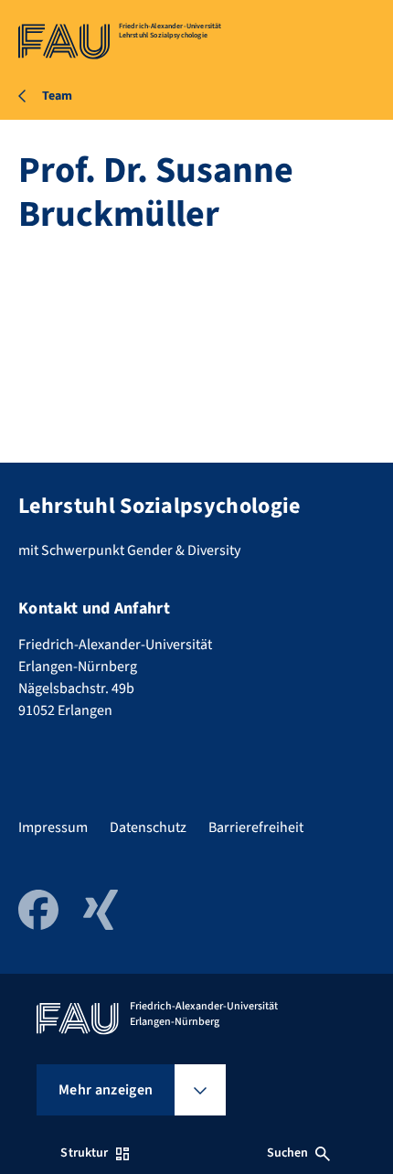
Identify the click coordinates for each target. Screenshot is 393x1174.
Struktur (84, 1153)
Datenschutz (148, 827)
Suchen (288, 1153)
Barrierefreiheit (255, 827)
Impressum (53, 827)
